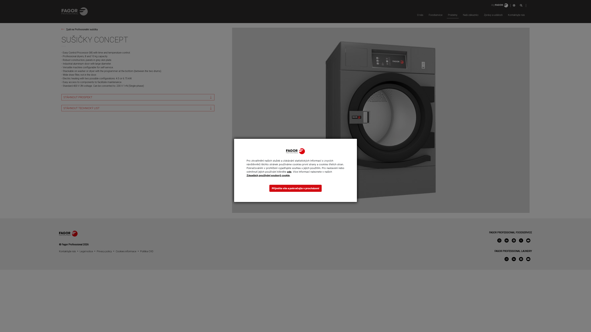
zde (289, 171)
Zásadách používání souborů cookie (268, 175)
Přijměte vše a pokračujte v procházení (295, 188)
